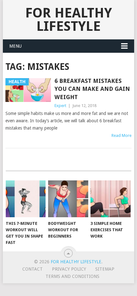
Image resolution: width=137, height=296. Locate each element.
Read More (122, 135)
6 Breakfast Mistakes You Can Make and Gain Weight (92, 88)
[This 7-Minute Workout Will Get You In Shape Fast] (26, 199)
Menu (15, 46)
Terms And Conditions (72, 276)
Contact (32, 269)
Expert (60, 105)
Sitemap (104, 269)
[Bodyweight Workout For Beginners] (68, 199)
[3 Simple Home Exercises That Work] (110, 199)
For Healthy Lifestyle (68, 19)
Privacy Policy (69, 269)
